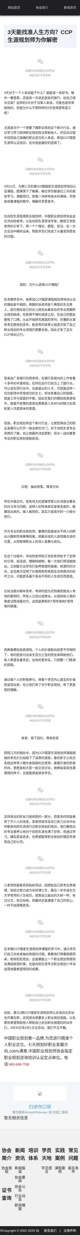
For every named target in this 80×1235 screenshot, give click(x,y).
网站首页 (14, 7)
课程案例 (60, 1169)
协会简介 (42, 7)
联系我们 (50, 1230)
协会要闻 (20, 1179)
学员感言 (46, 1169)
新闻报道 (20, 1169)
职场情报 (20, 1207)
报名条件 (73, 1169)
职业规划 (20, 1038)
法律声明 (70, 1230)
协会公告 (20, 1188)
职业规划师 (46, 1051)
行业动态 (20, 1197)
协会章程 (6, 1169)
